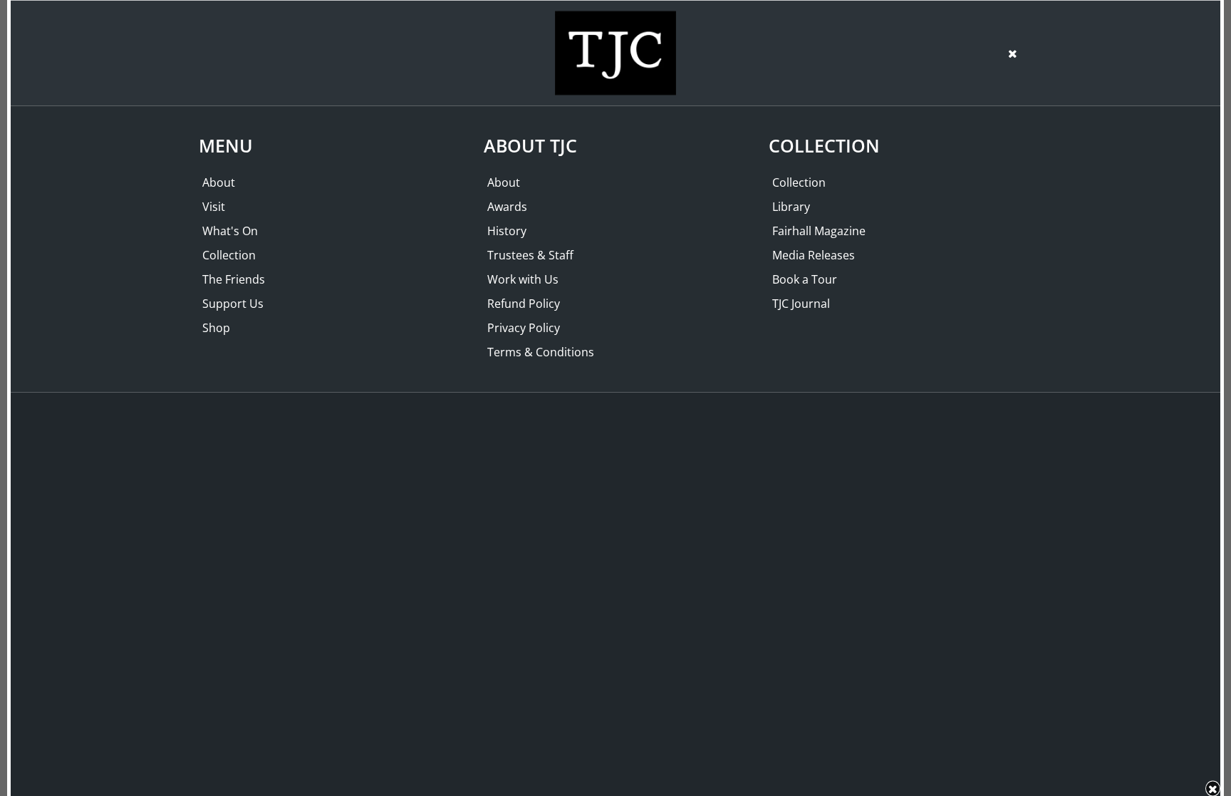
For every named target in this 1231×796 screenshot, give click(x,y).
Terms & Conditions (540, 352)
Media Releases (813, 255)
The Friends (233, 279)
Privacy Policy (523, 328)
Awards (507, 206)
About (218, 182)
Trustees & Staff (530, 255)
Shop (216, 328)
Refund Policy (523, 303)
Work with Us (523, 279)
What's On (230, 231)
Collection (229, 255)
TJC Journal (801, 303)
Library (791, 206)
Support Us (233, 303)
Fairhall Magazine (819, 231)
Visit (213, 206)
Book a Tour (804, 279)
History (506, 231)
